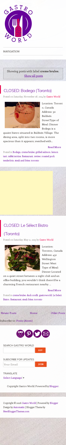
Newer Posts (8, 321)
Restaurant (27, 164)
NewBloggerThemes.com (16, 419)
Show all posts (33, 76)
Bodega (16, 160)
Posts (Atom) (24, 329)
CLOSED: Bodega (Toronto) (31, 93)
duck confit (32, 303)
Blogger (54, 394)
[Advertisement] (26, 201)
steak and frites (22, 168)
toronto (35, 168)
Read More (54, 155)
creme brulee (27, 160)
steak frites (27, 307)
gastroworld (45, 303)
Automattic (19, 415)
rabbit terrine (14, 164)
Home (33, 321)
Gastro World (53, 104)
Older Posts (58, 321)
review (37, 164)
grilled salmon (43, 160)
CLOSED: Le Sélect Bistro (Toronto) (32, 237)
